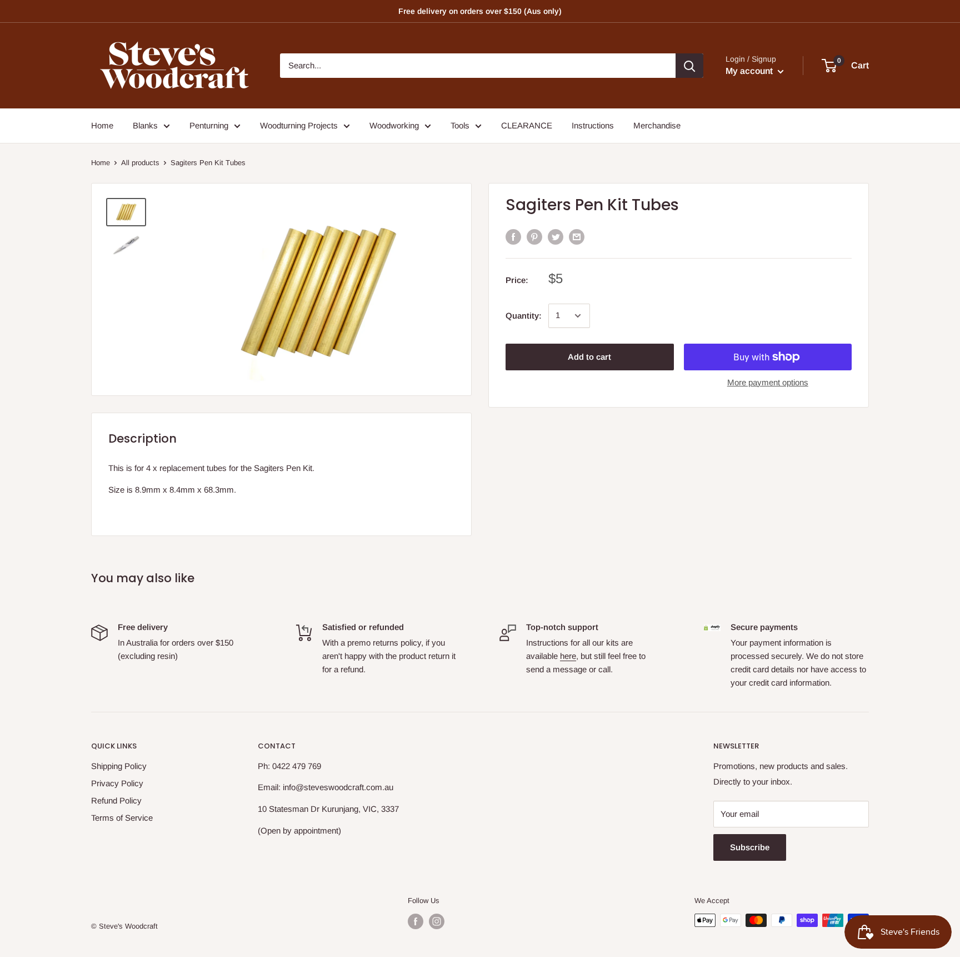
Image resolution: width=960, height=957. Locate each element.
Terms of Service (122, 817)
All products (140, 162)
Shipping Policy (119, 766)
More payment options (767, 382)
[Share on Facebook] (513, 237)
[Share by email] (576, 237)
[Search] (689, 65)
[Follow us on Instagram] (436, 921)
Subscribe (749, 847)
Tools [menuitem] (460, 125)
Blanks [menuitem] (145, 125)
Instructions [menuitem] (593, 125)
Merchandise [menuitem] (657, 125)
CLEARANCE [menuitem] (526, 125)
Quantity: (524, 315)
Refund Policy (116, 800)
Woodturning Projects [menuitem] (299, 125)
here (568, 656)
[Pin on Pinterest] (534, 237)
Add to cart (589, 356)
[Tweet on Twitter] (555, 237)
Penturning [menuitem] (208, 125)
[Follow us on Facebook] (415, 921)
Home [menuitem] (102, 125)
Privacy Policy (117, 783)
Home (100, 162)
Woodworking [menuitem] (394, 125)
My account (750, 71)
